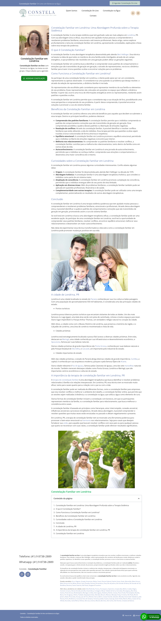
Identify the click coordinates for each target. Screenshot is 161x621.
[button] (139, 498)
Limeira (92, 601)
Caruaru (68, 591)
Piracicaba (72, 597)
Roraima (69, 585)
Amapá (83, 581)
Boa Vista (134, 591)
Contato (93, 15)
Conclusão (60, 523)
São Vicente (117, 601)
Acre (73, 581)
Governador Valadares (131, 597)
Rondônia (63, 585)
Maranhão (128, 581)
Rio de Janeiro (111, 583)
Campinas (125, 601)
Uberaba (97, 595)
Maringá (65, 339)
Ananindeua (90, 591)
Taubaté (80, 595)
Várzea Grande (75, 591)
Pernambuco (99, 583)
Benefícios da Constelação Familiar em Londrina (75, 516)
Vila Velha (76, 349)
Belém (125, 589)
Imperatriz (111, 589)
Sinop (119, 595)
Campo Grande (107, 597)
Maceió (98, 601)
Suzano (106, 599)
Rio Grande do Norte (122, 583)
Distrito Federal (106, 581)
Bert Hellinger (123, 54)
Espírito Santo (116, 581)
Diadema (105, 593)
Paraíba (87, 583)
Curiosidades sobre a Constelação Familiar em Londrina (79, 519)
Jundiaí (101, 599)
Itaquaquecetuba (89, 595)
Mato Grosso (136, 581)
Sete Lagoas (97, 593)
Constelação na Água (111, 10)
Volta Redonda (90, 589)
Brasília (137, 593)
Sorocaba (119, 591)
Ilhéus (130, 599)
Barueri (103, 595)
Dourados (68, 601)
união (65, 423)
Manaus (108, 595)
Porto (66, 599)
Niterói (125, 599)
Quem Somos (71, 10)
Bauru (62, 595)
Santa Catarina (76, 585)
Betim (100, 597)
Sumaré (62, 591)
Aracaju (78, 597)
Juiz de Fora (84, 597)
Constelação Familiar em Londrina (70, 533)
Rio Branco (72, 599)
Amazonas (89, 581)
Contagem (97, 591)
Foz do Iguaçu (77, 366)
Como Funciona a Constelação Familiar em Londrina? (78, 512)
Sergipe (91, 585)
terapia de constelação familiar (65, 380)
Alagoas (77, 581)
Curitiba (134, 359)
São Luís (87, 601)
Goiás (122, 581)
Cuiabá (129, 589)
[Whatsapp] (133, 13)
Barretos (103, 601)
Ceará (99, 581)
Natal (66, 597)
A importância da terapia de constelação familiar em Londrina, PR (83, 530)
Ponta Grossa (100, 346)
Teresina (96, 599)
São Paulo (85, 585)
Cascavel (85, 349)
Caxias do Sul (136, 599)
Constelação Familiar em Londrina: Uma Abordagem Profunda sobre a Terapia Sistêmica (92, 505)
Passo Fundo (122, 593)
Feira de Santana (87, 599)
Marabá (121, 597)
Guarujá (111, 599)
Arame (123, 361)
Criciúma (124, 595)
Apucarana (55, 342)
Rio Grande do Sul (135, 583)
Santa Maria (75, 601)
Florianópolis (130, 593)
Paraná (94, 299)
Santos (62, 593)
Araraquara (103, 589)
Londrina (131, 35)
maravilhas (129, 366)
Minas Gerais (77, 583)
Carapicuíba (118, 589)
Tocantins (98, 585)
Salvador (115, 597)
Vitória (75, 595)
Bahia (95, 581)
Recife (110, 593)
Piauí (105, 583)
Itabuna (131, 601)
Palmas (82, 601)
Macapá (114, 595)
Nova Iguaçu (126, 591)
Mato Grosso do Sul (66, 583)
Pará (82, 583)
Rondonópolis (78, 593)
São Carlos (110, 601)
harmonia (86, 420)
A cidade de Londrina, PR (66, 526)
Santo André (118, 599)
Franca (97, 589)
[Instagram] (138, 13)
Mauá (103, 591)
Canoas (115, 593)
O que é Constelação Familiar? (68, 509)
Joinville (83, 591)
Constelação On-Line (90, 10)
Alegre (134, 589)
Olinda (62, 601)
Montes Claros (93, 597)
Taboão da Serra (111, 591)
